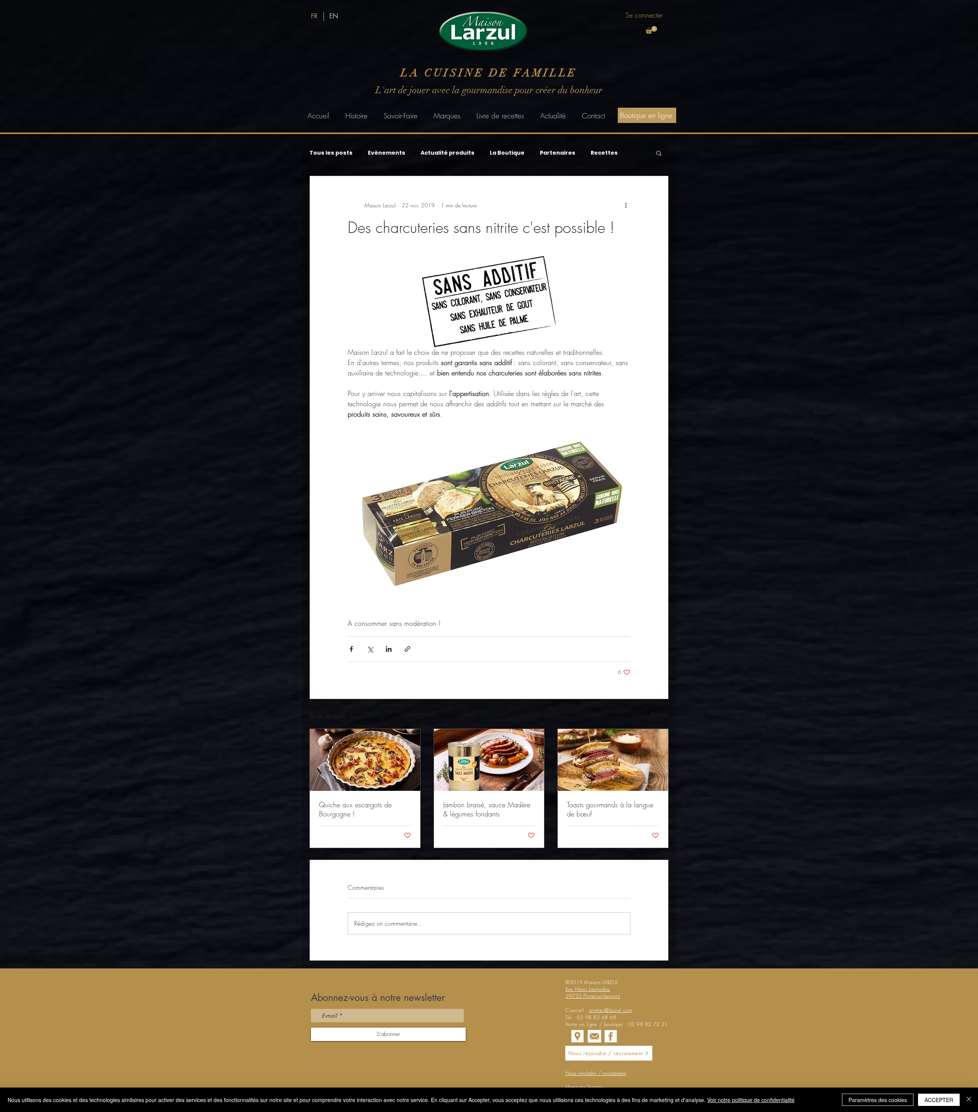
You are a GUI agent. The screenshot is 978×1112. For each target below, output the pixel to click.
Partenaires (557, 153)
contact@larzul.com (610, 1010)
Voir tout (660, 714)
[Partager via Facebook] (351, 649)
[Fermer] (968, 1100)
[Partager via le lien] (407, 649)
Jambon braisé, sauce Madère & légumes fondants (486, 809)
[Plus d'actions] (625, 205)
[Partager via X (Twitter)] (370, 649)
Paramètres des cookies (877, 1100)
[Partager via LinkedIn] (388, 649)
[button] (651, 30)
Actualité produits (447, 153)
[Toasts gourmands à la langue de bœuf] (613, 760)
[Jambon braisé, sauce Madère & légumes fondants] (489, 760)
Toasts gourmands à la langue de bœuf (610, 809)
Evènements (386, 153)
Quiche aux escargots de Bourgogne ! (355, 809)
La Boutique (507, 153)
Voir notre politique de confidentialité (751, 1100)
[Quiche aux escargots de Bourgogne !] (365, 760)
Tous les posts (331, 153)
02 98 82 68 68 (596, 1017)
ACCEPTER (939, 1100)
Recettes (604, 153)
